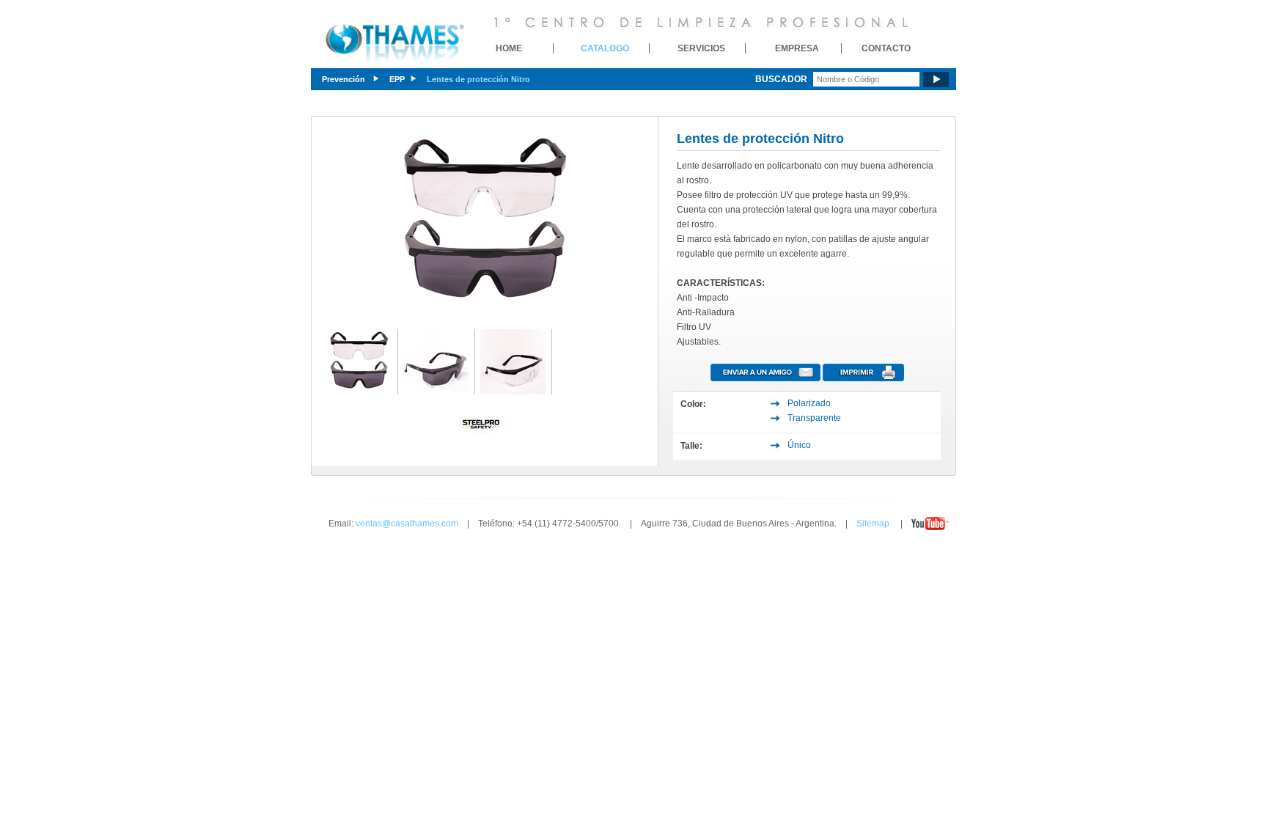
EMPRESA (797, 48)
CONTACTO (886, 48)
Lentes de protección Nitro (478, 79)
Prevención (344, 79)
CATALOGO (605, 48)
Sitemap (872, 523)
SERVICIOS (701, 48)
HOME (509, 48)
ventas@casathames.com (407, 523)
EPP (397, 79)
